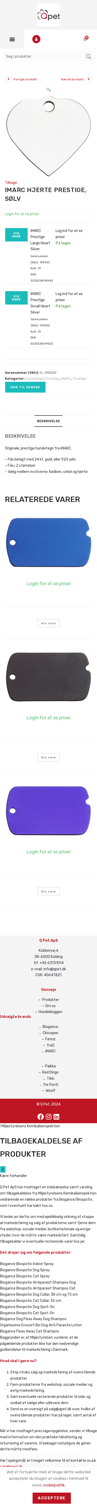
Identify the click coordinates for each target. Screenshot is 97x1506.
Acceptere (52, 1498)
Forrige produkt (25, 79)
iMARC (66, 378)
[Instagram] (49, 1117)
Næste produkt (72, 79)
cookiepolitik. (54, 1485)
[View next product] (88, 79)
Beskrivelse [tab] (48, 421)
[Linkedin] (56, 1117)
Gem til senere (25, 387)
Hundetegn (35, 378)
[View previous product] (8, 79)
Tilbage (11, 182)
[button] (12, 39)
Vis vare (16, 234)
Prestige (52, 378)
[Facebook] (41, 1117)
